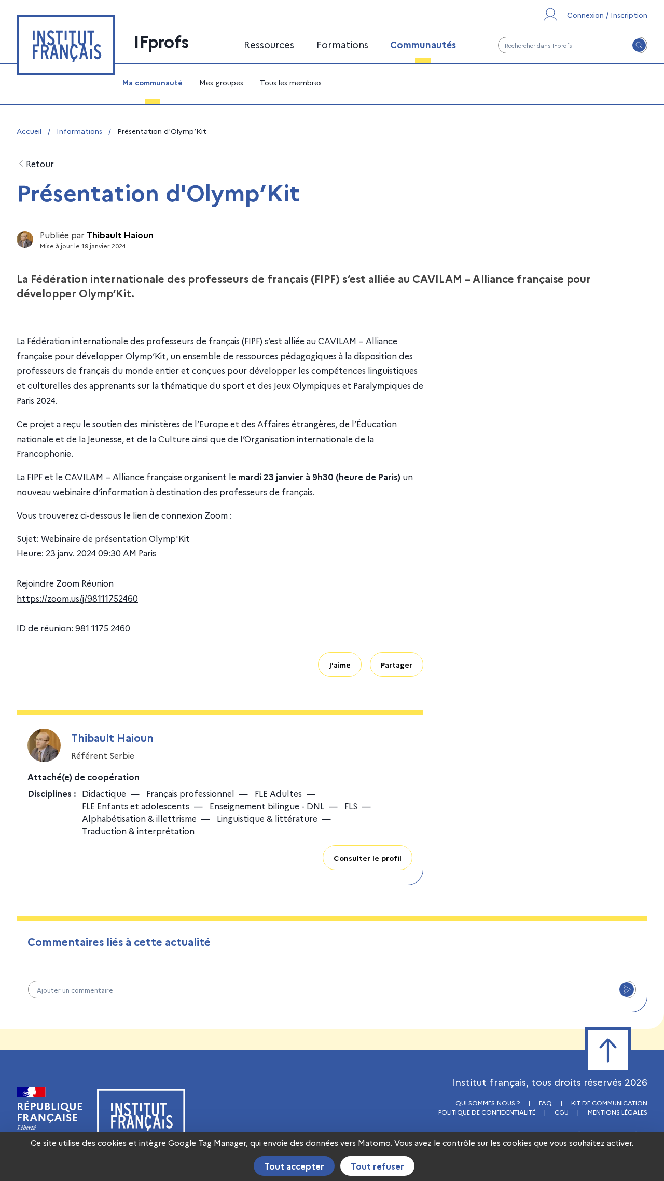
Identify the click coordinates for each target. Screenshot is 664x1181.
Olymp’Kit (146, 355)
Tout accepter (294, 1166)
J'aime (340, 664)
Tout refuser (377, 1166)
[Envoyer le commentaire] (626, 989)
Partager (396, 664)
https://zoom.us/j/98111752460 (77, 598)
